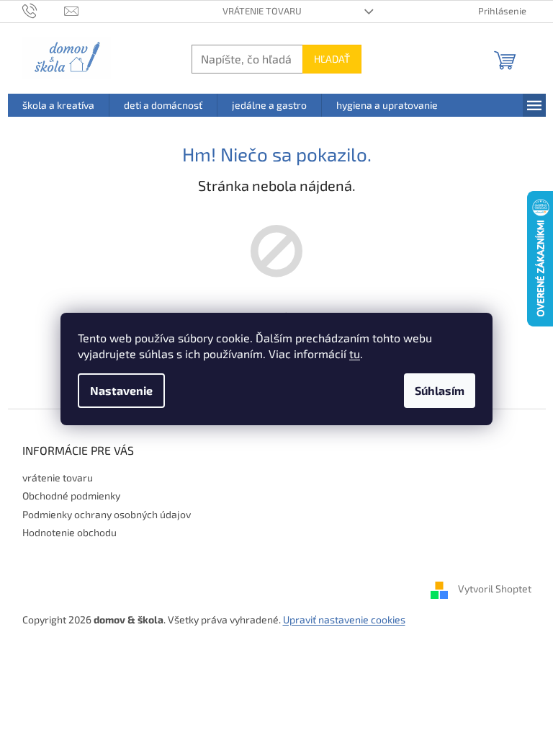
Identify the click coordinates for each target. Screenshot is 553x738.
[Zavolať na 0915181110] (43, 10)
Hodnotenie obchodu (69, 532)
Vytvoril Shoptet (494, 588)
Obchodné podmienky (71, 495)
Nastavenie (121, 390)
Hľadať (332, 59)
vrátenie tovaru (262, 11)
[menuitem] (58, 105)
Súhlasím (439, 390)
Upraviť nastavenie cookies (344, 619)
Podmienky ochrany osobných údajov (106, 514)
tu (354, 353)
